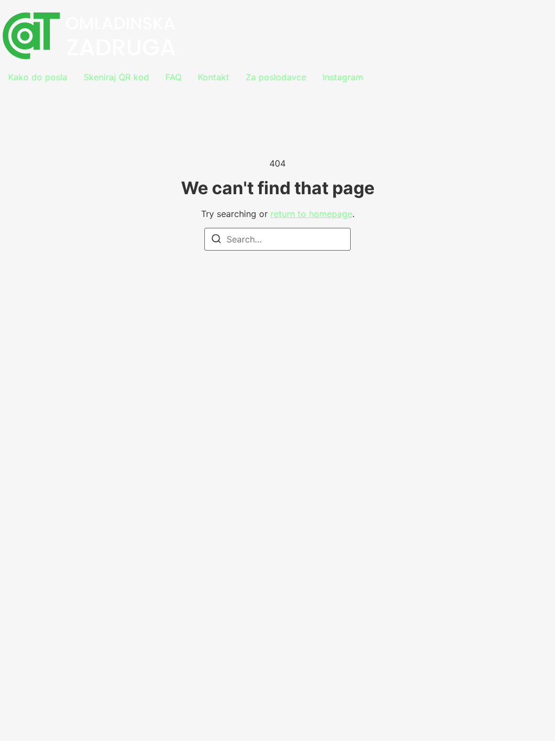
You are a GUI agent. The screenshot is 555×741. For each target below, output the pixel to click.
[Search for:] (277, 239)
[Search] (216, 240)
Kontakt (213, 77)
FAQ (173, 77)
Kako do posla (37, 77)
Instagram (342, 77)
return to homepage (311, 213)
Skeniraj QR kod (116, 77)
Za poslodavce (276, 77)
